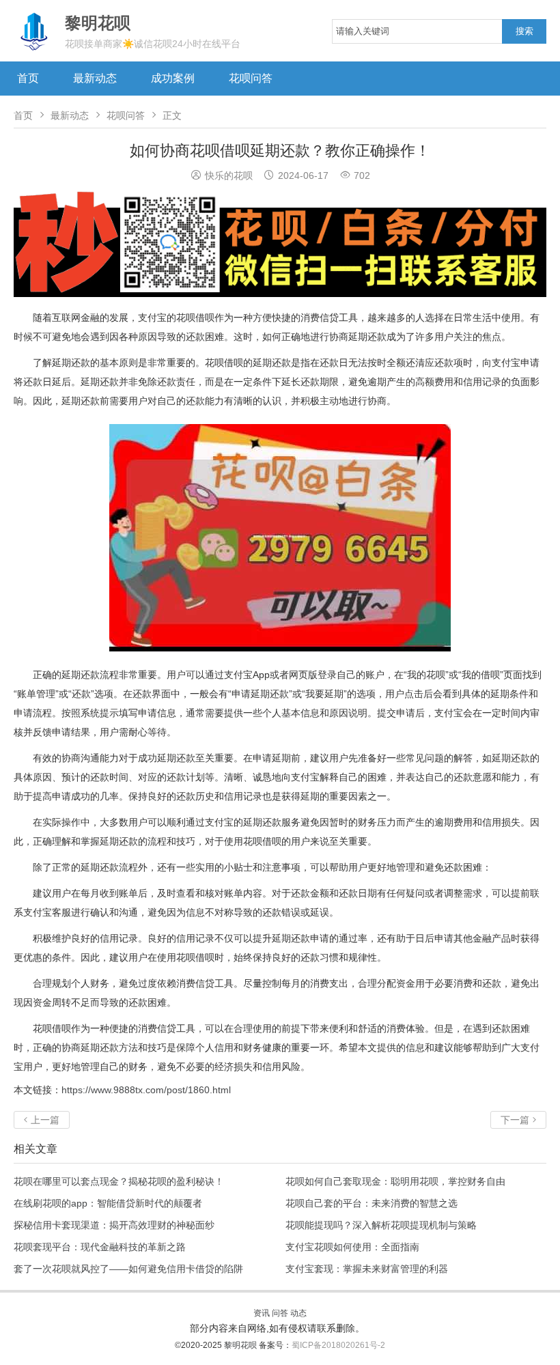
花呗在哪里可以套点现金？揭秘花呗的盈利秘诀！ (119, 1181)
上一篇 (41, 1119)
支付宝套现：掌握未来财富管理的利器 (366, 1268)
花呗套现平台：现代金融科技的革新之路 (100, 1246)
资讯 (261, 1313)
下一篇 (518, 1119)
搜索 (524, 31)
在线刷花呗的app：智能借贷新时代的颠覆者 (108, 1203)
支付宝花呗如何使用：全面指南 (352, 1246)
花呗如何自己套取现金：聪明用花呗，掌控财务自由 (395, 1181)
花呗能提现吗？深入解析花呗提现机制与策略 (381, 1225)
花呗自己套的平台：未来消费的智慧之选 (371, 1203)
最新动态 (95, 78)
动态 (298, 1313)
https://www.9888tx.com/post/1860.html (146, 1089)
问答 (280, 1313)
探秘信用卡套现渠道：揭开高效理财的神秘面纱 (114, 1225)
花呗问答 (250, 78)
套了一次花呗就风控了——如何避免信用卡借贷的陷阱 (128, 1268)
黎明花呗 (241, 1345)
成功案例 (173, 78)
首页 (28, 78)
